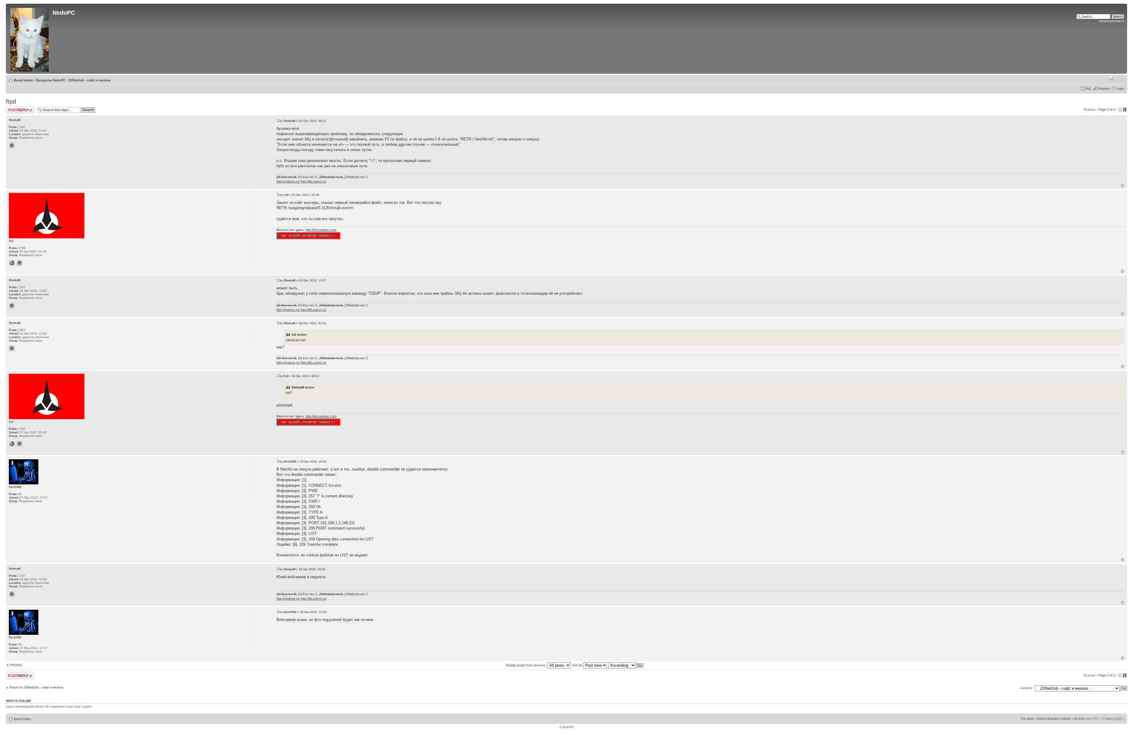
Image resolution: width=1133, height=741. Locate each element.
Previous (15, 665)
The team (1027, 718)
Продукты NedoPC (51, 80)
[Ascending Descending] (626, 665)
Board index (23, 80)
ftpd (11, 101)
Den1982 (290, 461)
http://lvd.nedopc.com (321, 230)
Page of (1106, 109)
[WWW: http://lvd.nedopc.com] (12, 263)
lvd (286, 194)
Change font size (1120, 79)
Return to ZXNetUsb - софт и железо (36, 687)
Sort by (577, 665)
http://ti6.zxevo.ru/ (313, 181)
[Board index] (30, 38)
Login (1120, 88)
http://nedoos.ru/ (288, 181)
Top (1122, 185)
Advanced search (1111, 21)
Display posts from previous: (527, 665)
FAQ (1088, 88)
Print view (1111, 79)
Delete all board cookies (1054, 718)
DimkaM (289, 120)
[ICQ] (12, 145)
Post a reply (14, 108)
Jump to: (1026, 688)
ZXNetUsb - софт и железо (89, 80)
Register (1104, 88)
